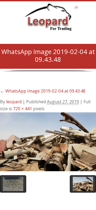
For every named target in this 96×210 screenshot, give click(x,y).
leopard (14, 102)
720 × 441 (22, 109)
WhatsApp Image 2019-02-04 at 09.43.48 (42, 91)
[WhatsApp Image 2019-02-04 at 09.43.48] (48, 141)
